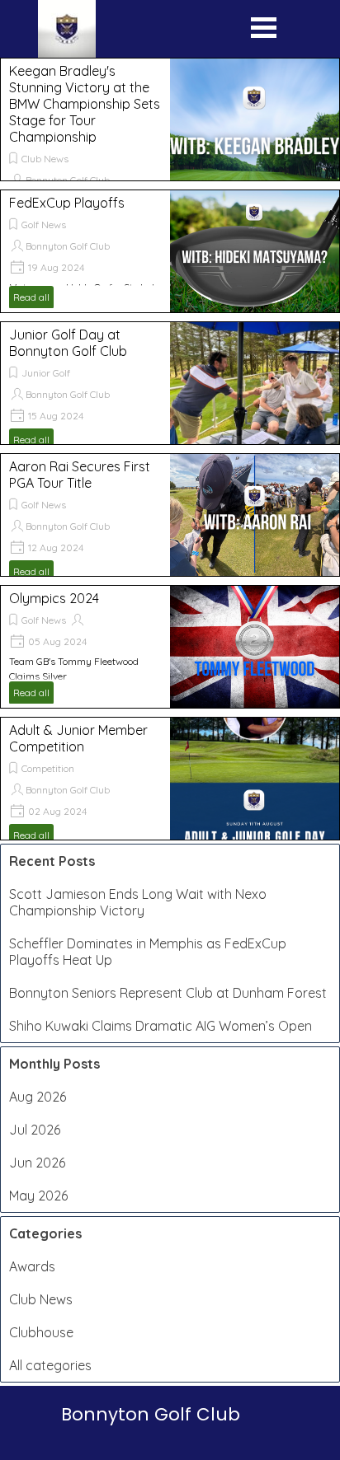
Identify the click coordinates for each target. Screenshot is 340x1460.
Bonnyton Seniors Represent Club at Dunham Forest (168, 993)
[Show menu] (263, 31)
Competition (47, 768)
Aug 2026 (37, 1096)
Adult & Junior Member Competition (78, 738)
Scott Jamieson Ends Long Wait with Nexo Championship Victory (138, 902)
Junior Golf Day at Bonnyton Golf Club (68, 342)
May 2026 (38, 1195)
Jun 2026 (37, 1162)
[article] (170, 119)
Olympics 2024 (54, 598)
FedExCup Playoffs (67, 202)
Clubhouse (41, 1332)
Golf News (43, 224)
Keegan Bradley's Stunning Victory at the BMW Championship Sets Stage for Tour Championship (84, 104)
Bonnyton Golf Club (68, 180)
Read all (31, 297)
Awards (32, 1266)
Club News (44, 158)
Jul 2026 (34, 1129)
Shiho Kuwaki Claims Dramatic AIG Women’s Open (160, 1026)
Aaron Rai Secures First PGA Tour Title (79, 474)
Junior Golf (45, 373)
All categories (50, 1365)
